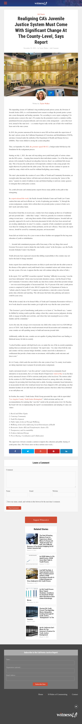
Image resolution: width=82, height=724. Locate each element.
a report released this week (20, 198)
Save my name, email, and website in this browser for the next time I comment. (34, 501)
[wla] (41, 3)
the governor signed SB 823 (39, 146)
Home (40, 694)
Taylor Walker (44, 48)
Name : (8, 659)
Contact (75, 694)
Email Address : (11, 675)
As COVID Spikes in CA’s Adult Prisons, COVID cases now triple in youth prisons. (47, 559)
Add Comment (54, 48)
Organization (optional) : (13, 667)
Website (55, 491)
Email (31, 491)
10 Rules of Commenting (57, 694)
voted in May (57, 373)
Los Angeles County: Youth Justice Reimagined (26, 399)
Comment (9, 470)
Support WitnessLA (41, 520)
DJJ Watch (41, 14)
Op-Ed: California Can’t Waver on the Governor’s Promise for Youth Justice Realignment (47, 631)
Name (8, 491)
